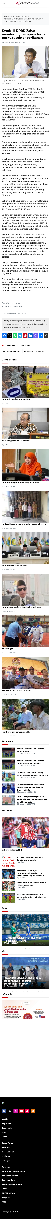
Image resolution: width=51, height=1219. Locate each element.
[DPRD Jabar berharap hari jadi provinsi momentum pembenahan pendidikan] (25, 465)
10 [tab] (42, 991)
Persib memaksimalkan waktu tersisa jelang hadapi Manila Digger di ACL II (31, 787)
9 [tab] (38, 991)
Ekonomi (6, 1147)
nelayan (40, 351)
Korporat (6, 1197)
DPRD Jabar (12, 346)
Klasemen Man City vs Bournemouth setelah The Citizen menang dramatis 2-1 (30, 873)
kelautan (28, 351)
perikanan (25, 346)
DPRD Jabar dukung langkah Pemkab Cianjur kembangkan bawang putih (24, 730)
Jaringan (6, 1167)
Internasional (8, 1152)
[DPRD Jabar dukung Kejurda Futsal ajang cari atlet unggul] (25, 631)
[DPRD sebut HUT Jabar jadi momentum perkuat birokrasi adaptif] (25, 548)
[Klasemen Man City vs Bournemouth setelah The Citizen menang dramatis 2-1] (8, 874)
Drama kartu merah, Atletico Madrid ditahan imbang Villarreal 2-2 (24, 848)
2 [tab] (22, 948)
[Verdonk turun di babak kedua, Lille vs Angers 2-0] (8, 886)
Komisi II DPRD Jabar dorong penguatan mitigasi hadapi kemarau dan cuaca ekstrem (24, 522)
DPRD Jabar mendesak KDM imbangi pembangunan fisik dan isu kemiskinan (21, 605)
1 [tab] (18, 948)
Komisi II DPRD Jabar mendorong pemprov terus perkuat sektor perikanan (23, 20)
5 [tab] (33, 948)
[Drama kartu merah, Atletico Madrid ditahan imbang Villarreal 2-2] (25, 832)
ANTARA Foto (8, 1193)
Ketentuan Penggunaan (13, 1171)
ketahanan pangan (12, 351)
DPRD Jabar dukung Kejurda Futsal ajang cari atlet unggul (24, 647)
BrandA (5, 1189)
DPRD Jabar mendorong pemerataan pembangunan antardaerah (20, 439)
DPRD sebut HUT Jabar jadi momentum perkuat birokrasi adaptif (21, 564)
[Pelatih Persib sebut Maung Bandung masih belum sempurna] (8, 776)
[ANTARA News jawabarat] (27, 3)
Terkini (5, 1119)
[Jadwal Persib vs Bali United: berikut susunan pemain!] (8, 764)
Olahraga (6, 1156)
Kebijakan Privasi (10, 1176)
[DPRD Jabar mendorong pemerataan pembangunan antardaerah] (25, 423)
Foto (4, 908)
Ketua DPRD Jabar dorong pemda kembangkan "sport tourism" (19, 688)
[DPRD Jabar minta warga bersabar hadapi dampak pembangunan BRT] (25, 381)
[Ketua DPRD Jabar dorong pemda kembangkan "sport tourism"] (25, 673)
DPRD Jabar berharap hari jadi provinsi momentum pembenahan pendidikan (21, 481)
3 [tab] (25, 948)
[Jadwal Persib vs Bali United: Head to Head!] (8, 752)
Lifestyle (6, 1160)
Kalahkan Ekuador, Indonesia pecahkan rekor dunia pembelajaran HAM (22, 980)
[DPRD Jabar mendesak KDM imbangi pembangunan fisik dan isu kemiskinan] (25, 589)
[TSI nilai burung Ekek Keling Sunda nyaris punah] (8, 861)
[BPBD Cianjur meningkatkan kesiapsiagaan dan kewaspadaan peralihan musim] (8, 800)
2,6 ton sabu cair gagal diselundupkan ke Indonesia (21, 1081)
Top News (7, 810)
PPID (4, 1202)
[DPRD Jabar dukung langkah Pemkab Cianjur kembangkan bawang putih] (25, 714)
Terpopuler (8, 741)
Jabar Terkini (21, 16)
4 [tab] (29, 948)
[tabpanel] (25, 930)
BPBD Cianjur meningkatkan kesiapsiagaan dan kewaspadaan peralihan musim (32, 799)
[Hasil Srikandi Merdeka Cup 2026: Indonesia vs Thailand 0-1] (8, 898)
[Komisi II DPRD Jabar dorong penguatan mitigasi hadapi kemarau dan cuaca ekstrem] (25, 506)
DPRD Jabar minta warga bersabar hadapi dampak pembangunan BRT (23, 397)
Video (5, 951)
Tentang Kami (8, 1180)
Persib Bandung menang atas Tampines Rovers (22, 939)
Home (9, 16)
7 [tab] (31, 991)
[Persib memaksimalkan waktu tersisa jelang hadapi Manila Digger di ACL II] (8, 788)
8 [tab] (35, 991)
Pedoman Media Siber (12, 1184)
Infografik (7, 994)
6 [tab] (27, 991)
